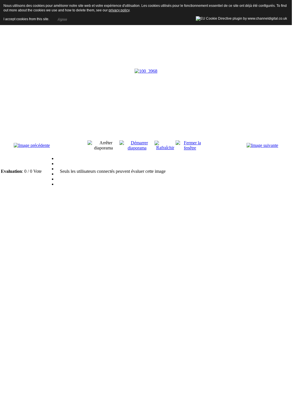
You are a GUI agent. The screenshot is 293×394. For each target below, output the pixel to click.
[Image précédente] (32, 145)
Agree (62, 19)
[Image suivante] (262, 145)
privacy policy (119, 10)
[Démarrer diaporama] (136, 147)
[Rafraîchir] (165, 147)
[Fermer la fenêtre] (190, 147)
